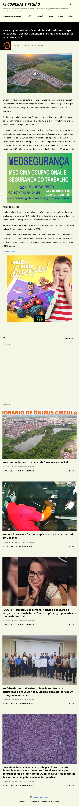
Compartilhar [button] (68, 338)
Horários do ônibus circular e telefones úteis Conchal (35, 462)
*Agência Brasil (9, 252)
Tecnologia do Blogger (40, 797)
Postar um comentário (25, 471)
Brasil (51, 16)
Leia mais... (73, 471)
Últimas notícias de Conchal (11, 16)
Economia (40, 16)
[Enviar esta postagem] (3, 338)
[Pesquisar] (70, 3)
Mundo (60, 16)
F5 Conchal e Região (21, 4)
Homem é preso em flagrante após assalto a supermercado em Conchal (38, 536)
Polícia (29, 16)
